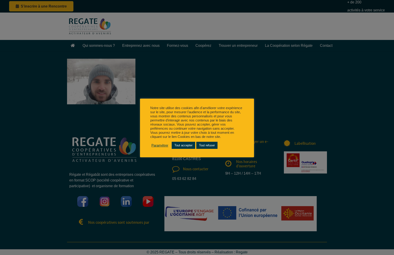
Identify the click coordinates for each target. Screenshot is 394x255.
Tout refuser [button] (207, 145)
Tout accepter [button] (183, 145)
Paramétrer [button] (159, 145)
